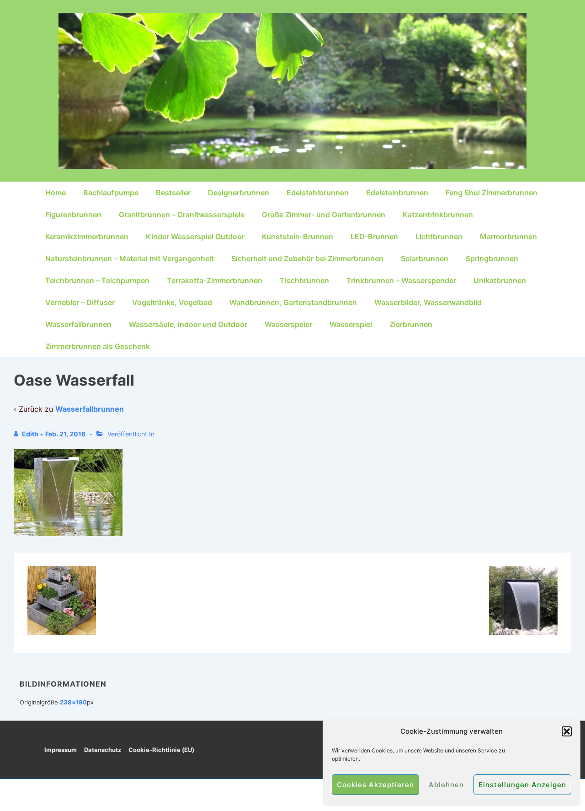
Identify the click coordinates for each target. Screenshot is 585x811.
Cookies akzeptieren (375, 784)
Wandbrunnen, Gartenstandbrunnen (293, 302)
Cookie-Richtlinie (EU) (161, 749)
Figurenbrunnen (73, 214)
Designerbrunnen (238, 192)
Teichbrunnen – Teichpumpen (97, 280)
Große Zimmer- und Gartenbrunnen (323, 214)
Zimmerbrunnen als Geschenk (97, 346)
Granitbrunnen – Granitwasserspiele (182, 214)
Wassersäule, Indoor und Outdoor (188, 324)
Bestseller (173, 192)
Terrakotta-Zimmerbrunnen (214, 280)
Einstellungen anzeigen (522, 784)
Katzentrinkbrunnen (438, 214)
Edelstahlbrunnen (318, 192)
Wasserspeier (288, 324)
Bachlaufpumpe (110, 192)
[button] (566, 731)
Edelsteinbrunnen (397, 192)
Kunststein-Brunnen (297, 236)
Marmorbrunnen (508, 236)
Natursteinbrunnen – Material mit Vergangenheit (129, 258)
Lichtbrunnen (439, 236)
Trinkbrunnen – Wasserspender (401, 280)
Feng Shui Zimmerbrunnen (491, 192)
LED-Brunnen (374, 236)
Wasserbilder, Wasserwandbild (428, 302)
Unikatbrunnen (499, 280)
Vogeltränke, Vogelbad (172, 302)
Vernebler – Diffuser (80, 302)
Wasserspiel (351, 324)
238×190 (73, 702)
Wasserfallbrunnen (78, 324)
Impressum (60, 749)
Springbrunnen (492, 258)
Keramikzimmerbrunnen (86, 236)
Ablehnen (446, 784)
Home (55, 192)
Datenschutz (102, 749)
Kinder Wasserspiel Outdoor (195, 236)
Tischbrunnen (304, 280)
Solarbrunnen (424, 258)
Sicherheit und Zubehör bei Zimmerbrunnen (307, 258)
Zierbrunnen (410, 324)
